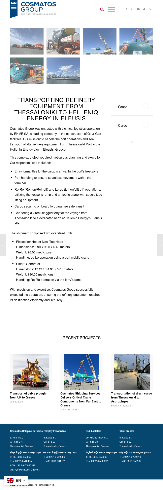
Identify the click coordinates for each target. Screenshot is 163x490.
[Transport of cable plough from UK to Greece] (31, 372)
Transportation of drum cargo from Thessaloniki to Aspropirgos (131, 397)
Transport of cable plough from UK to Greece (28, 395)
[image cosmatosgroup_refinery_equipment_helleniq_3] (28, 72)
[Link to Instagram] (150, 9)
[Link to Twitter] (144, 9)
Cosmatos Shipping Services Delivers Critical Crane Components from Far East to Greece (80, 399)
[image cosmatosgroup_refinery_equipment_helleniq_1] (101, 42)
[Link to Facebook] (126, 9)
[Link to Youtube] (138, 9)
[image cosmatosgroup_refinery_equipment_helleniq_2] (137, 42)
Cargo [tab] (122, 125)
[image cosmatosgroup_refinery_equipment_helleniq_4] (65, 72)
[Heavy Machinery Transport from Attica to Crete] (3, 245)
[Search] (100, 9)
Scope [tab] (122, 106)
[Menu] (109, 9)
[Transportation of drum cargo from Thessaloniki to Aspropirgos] (132, 372)
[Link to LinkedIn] (132, 9)
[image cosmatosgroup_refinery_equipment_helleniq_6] (65, 42)
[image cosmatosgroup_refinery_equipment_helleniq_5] (28, 42)
